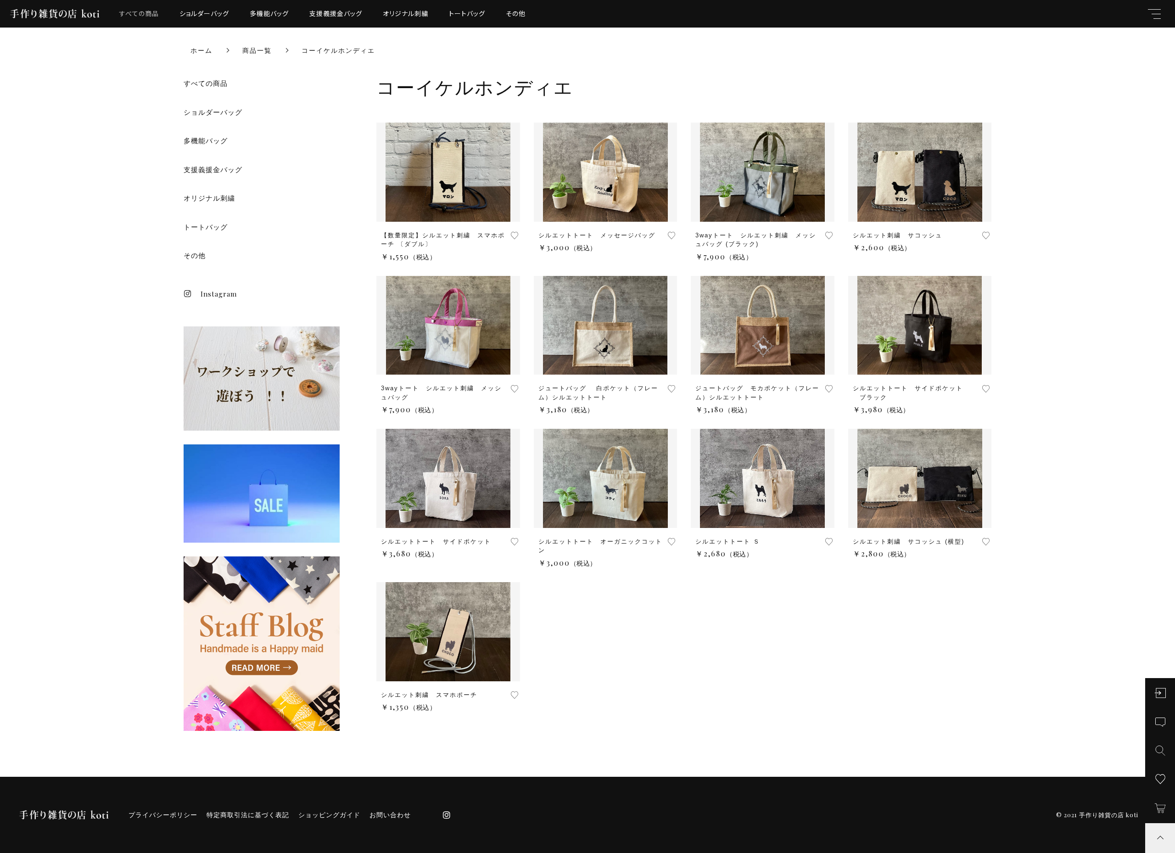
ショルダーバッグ (204, 13)
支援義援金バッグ (335, 13)
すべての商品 (139, 13)
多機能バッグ (269, 13)
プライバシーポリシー (163, 815)
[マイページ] (1160, 693)
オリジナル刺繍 (405, 13)
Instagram (219, 293)
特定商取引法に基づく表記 (248, 815)
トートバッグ (467, 13)
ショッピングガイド (329, 815)
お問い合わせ (390, 815)
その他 (516, 13)
